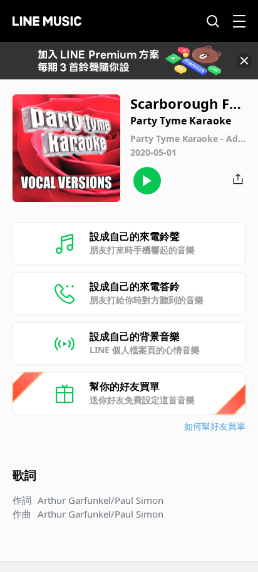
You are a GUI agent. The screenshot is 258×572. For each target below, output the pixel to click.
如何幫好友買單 (214, 426)
